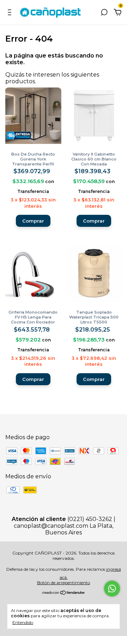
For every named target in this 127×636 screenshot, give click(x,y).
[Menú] (10, 12)
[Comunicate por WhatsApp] (112, 588)
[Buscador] (104, 12)
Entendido (22, 622)
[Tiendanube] (64, 593)
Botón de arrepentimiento (63, 582)
